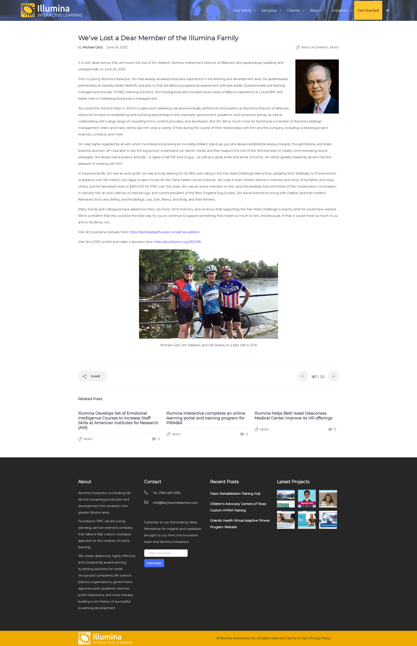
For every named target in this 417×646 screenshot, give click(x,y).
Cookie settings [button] (177, 309)
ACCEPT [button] (201, 308)
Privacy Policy (194, 342)
